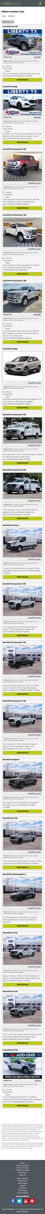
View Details (22, 80)
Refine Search (7, 22)
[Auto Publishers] (11, 3)
